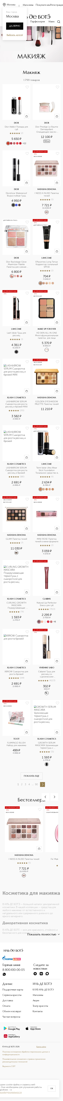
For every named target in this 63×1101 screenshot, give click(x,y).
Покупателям (43, 5)
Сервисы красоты (11, 995)
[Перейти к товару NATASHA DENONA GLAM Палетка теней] (16, 525)
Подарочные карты (12, 990)
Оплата (6, 1006)
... (33, 784)
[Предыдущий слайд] (45, 797)
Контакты (38, 1011)
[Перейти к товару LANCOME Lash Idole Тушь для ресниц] (16, 322)
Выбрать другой (15, 35)
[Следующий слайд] (54, 797)
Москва (11, 5)
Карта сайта (41, 1047)
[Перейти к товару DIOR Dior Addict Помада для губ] (16, 115)
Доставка (7, 1000)
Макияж (52, 22)
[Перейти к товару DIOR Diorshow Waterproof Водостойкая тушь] (16, 182)
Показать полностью (41, 934)
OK (51, 1089)
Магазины (28, 5)
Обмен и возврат (11, 1011)
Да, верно (14, 26)
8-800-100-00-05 (13, 970)
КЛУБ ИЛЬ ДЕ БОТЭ (43, 990)
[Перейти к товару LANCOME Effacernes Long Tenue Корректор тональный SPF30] (47, 252)
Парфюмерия (37, 22)
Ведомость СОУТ (8, 1066)
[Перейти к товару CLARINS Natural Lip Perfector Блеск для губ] (47, 592)
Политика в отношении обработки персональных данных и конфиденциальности (26, 1053)
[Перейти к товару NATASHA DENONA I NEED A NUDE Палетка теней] (47, 182)
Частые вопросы (11, 1017)
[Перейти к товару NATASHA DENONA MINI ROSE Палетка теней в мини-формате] (47, 525)
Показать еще (31, 776)
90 (36, 784)
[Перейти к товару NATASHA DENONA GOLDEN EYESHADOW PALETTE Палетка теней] (47, 389)
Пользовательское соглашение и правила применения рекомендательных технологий (23, 1060)
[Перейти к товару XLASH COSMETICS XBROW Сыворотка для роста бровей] (16, 662)
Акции (36, 1000)
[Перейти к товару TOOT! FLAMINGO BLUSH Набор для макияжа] (16, 733)
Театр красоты (40, 1006)
